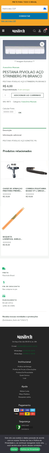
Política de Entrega (24, 366)
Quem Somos (25, 375)
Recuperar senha (24, 397)
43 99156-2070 (28, 351)
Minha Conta (24, 391)
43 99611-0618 (29, 354)
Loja (24, 378)
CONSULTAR (24, 16)
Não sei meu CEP (8, 21)
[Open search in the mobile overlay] (34, 31)
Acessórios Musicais (11, 67)
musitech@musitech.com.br (27, 346)
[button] (3, 31)
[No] (46, 444)
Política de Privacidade (30, 449)
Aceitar (14, 449)
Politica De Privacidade (24, 372)
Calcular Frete (8, 108)
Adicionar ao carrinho (27, 95)
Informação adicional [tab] (12, 135)
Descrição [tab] (7, 130)
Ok (19, 112)
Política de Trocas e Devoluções (24, 369)
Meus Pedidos (24, 394)
